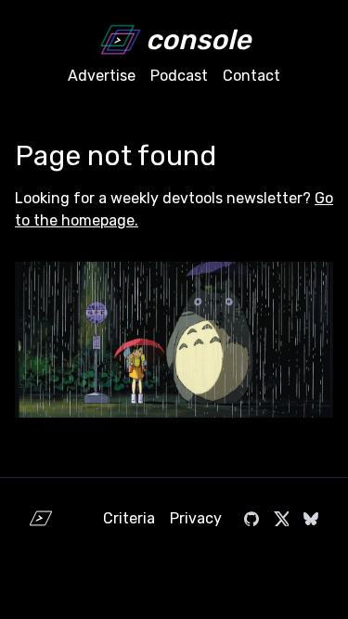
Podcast (179, 75)
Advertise (101, 75)
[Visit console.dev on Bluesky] (310, 518)
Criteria (129, 518)
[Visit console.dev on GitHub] (251, 518)
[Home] (41, 519)
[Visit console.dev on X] (281, 518)
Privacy (196, 518)
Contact (251, 75)
